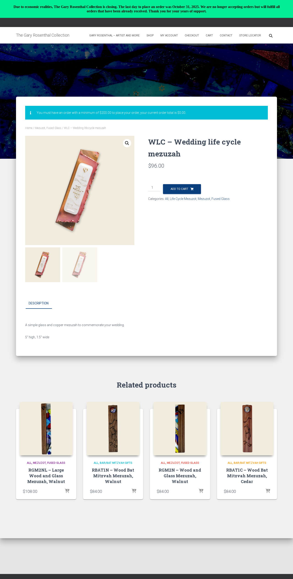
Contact (226, 35)
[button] (127, 143)
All (166, 199)
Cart (209, 35)
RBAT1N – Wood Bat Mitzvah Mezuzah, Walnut (113, 475)
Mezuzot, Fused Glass (48, 128)
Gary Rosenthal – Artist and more (114, 35)
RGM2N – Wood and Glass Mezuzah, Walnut (180, 475)
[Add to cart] (67, 491)
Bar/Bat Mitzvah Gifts (116, 462)
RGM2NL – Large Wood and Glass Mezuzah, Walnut (46, 475)
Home (28, 128)
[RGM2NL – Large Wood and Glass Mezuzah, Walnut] (46, 428)
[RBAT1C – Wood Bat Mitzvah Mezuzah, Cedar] (247, 428)
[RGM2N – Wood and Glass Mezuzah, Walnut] (180, 428)
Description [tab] (39, 303)
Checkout (192, 35)
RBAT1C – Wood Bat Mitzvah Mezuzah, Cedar (247, 475)
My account (169, 35)
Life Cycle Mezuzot (183, 199)
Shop (150, 35)
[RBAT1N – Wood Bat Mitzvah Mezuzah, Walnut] (113, 428)
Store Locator (250, 35)
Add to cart (179, 189)
